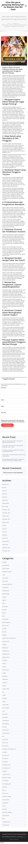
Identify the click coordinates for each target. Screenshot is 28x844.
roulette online (5, 688)
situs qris (4, 726)
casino (3, 574)
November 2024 (6, 550)
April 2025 (4, 535)
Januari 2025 (5, 544)
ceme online (5, 581)
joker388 (4, 628)
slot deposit (5, 761)
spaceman (4, 809)
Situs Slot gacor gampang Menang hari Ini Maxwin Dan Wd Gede (13, 6)
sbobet (4, 695)
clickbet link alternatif (7, 584)
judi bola (4, 631)
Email (2, 406)
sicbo (3, 711)
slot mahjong (5, 780)
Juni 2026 (4, 490)
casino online (5, 578)
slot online (4, 787)
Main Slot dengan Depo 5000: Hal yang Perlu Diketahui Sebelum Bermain (12, 441)
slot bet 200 (5, 742)
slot (3, 736)
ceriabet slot (8, 163)
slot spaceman (5, 799)
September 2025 (6, 519)
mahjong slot (5, 647)
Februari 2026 (5, 503)
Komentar (4, 387)
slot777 (4, 806)
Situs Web (3, 412)
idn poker (4, 609)
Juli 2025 (4, 525)
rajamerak (4, 682)
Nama (3, 399)
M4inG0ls (5, 64)
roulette (4, 685)
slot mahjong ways (6, 783)
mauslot (4, 663)
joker (3, 616)
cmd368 (4, 597)
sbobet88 (4, 698)
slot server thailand (6, 796)
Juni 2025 (4, 528)
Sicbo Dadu (4, 714)
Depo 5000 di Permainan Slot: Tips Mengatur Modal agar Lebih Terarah (12, 446)
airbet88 (4, 562)
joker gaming (5, 619)
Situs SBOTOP (5, 730)
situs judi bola (5, 720)
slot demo (4, 752)
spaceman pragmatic (7, 812)
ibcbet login (5, 606)
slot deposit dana (6, 764)
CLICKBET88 (5, 587)
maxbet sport (5, 669)
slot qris (4, 790)
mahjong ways (5, 650)
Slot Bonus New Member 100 (9, 749)
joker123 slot (5, 625)
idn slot (4, 612)
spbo (3, 818)
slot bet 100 (5, 739)
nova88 (4, 673)
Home (8, 23)
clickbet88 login (5, 593)
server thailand (5, 707)
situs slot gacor (5, 733)
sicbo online (5, 717)
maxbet (4, 666)
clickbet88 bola (5, 590)
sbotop (4, 701)
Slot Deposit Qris (6, 768)
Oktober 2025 (5, 516)
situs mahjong (5, 723)
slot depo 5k (5, 758)
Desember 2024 (6, 547)
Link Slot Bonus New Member (9, 638)
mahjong (4, 644)
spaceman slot (5, 815)
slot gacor (4, 771)
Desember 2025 (6, 509)
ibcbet (3, 603)
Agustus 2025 (5, 522)
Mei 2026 (4, 493)
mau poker (4, 660)
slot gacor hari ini (6, 774)
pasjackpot (4, 676)
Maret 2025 (5, 538)
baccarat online (5, 568)
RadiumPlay (5, 679)
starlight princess (6, 821)
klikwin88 (4, 635)
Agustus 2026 (5, 484)
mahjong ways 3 (6, 657)
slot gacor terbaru (6, 777)
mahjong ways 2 (6, 654)
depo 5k (4, 600)
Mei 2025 (4, 531)
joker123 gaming (6, 622)
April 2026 (4, 497)
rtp (3, 692)
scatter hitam (5, 704)
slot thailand (5, 802)
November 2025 (6, 512)
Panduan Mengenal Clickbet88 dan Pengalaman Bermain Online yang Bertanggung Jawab (13, 460)
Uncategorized (15, 23)
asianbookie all (5, 565)
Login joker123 (5, 641)
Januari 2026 (5, 506)
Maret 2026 (5, 500)
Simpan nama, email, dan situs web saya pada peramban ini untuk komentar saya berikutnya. (13, 421)
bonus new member (7, 571)
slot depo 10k (5, 755)
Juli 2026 (4, 487)
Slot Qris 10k (5, 793)
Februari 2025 (5, 541)
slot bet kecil (5, 745)
